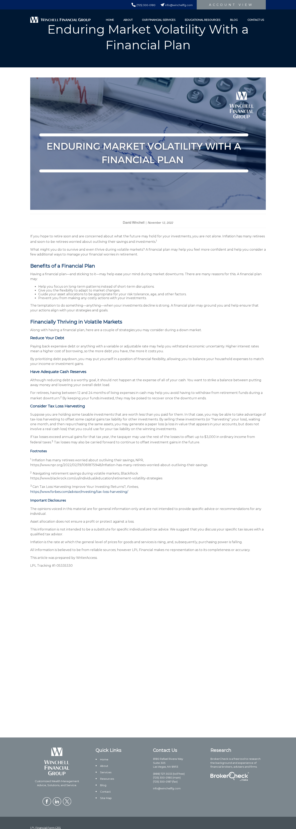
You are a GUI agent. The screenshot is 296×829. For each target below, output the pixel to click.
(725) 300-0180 (146, 5)
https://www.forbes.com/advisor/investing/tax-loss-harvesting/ (79, 492)
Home (104, 759)
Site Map (106, 798)
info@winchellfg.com (179, 5)
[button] (110, 19)
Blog (103, 785)
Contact (105, 791)
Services (105, 772)
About (104, 765)
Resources (107, 778)
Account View (231, 5)
